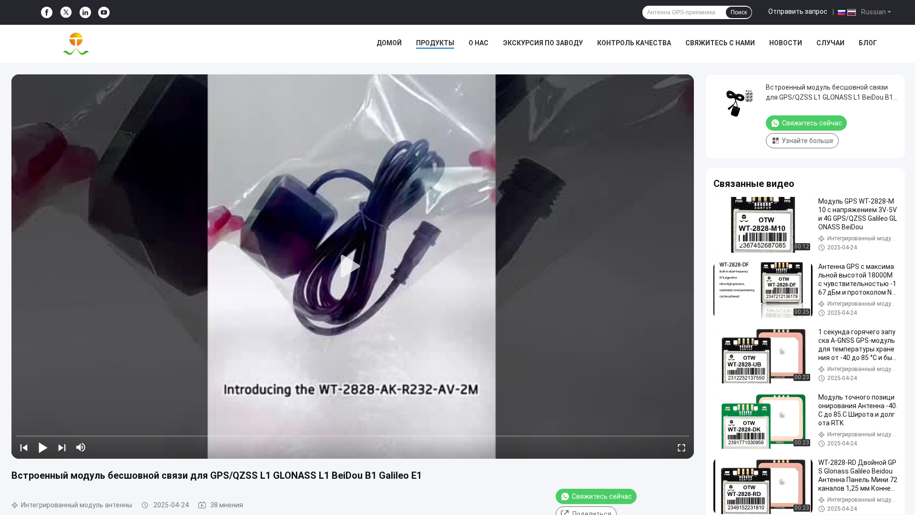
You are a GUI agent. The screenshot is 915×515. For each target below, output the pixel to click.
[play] (353, 266)
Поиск (739, 12)
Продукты (435, 43)
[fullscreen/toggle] (681, 447)
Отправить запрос (797, 11)
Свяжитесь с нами (720, 43)
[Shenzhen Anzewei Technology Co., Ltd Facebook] (46, 13)
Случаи (830, 43)
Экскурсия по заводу (543, 43)
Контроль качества (634, 43)
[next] (61, 447)
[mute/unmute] (81, 447)
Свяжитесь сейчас (602, 496)
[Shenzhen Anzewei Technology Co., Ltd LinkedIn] (85, 13)
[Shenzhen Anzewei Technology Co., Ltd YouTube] (103, 13)
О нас (478, 43)
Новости (785, 43)
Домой (389, 43)
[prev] (23, 447)
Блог (868, 43)
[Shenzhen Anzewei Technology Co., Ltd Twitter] (66, 12)
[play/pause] (42, 447)
